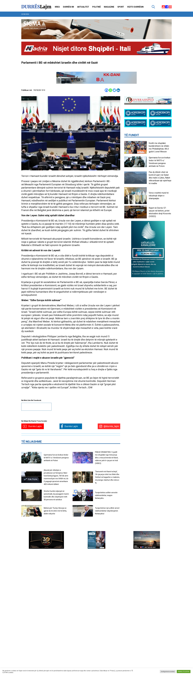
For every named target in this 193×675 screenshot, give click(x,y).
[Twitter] (114, 90)
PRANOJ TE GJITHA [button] (183, 671)
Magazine (109, 7)
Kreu (57, 7)
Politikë (96, 7)
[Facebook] (106, 90)
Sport (120, 7)
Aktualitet (83, 7)
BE (52, 220)
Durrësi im (68, 7)
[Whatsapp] (110, 90)
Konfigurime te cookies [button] (168, 671)
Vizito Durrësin (135, 7)
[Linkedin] (118, 90)
